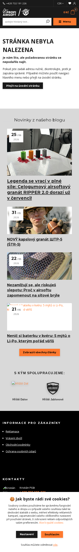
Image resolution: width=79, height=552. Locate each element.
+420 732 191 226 (16, 3)
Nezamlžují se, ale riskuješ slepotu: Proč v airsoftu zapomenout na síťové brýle (33, 290)
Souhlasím (52, 534)
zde (55, 545)
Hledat (48, 22)
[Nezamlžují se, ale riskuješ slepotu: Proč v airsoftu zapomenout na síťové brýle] (39, 266)
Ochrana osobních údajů (21, 451)
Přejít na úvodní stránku (23, 85)
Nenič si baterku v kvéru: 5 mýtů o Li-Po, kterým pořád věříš (38, 338)
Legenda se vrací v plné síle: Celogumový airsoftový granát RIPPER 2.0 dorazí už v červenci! (38, 189)
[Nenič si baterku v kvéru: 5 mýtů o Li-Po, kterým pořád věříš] (39, 317)
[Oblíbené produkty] (69, 3)
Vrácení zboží (14, 438)
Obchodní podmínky (18, 444)
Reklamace (12, 431)
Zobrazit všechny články (39, 352)
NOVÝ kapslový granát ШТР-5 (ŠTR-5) (34, 241)
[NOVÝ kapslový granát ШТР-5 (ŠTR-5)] (39, 220)
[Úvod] (16, 12)
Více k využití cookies (51, 522)
